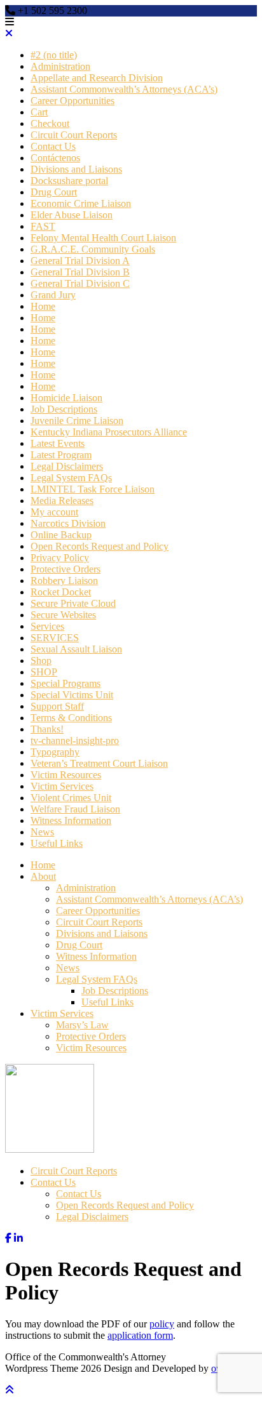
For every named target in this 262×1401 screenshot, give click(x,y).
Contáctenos (55, 157)
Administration (60, 66)
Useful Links (57, 843)
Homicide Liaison (66, 397)
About (43, 876)
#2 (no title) (54, 55)
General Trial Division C (80, 283)
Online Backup (61, 534)
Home (43, 306)
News (42, 832)
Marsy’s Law (82, 1024)
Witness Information (71, 820)
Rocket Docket (61, 592)
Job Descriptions (64, 409)
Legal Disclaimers (67, 466)
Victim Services (62, 786)
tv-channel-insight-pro (75, 740)
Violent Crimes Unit (71, 797)
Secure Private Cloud (73, 603)
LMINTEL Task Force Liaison (93, 489)
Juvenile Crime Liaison (77, 420)
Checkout (50, 123)
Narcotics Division (68, 523)
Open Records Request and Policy (100, 546)
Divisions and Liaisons (76, 169)
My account (54, 512)
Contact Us (53, 146)
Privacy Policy (60, 557)
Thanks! (47, 729)
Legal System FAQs (71, 477)
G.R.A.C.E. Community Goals (93, 249)
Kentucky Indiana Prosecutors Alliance (109, 432)
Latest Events (58, 443)
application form (140, 1335)
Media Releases (62, 500)
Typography (55, 752)
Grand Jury (53, 294)
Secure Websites (63, 614)
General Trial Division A (80, 260)
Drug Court (54, 192)
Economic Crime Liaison (81, 203)
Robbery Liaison (64, 580)
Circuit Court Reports (74, 134)
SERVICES (55, 637)
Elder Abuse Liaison (72, 214)
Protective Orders (65, 569)
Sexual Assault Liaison (76, 649)
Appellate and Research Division (97, 77)
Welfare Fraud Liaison (75, 809)
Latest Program (61, 454)
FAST (43, 226)
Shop (41, 660)
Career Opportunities (72, 100)
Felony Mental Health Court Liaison (103, 237)
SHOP (44, 672)
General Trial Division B (80, 272)
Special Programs (65, 683)
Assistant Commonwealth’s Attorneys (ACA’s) (124, 89)
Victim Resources (66, 774)
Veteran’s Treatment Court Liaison (99, 763)
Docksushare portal (69, 180)
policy (161, 1323)
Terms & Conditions (71, 717)
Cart (39, 112)
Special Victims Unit (72, 694)
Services (47, 626)
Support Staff (57, 706)
